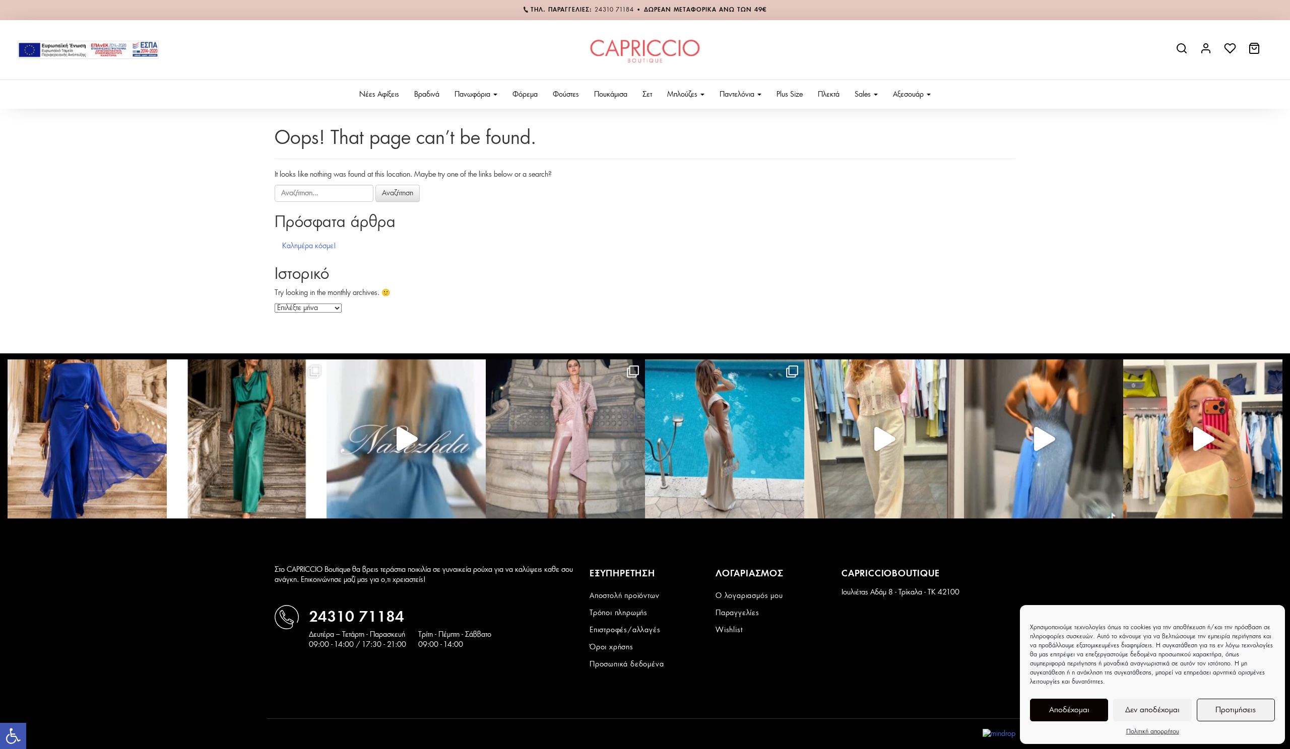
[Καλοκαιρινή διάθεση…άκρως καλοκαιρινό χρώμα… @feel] (1202, 438)
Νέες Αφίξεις (379, 94)
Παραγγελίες (737, 613)
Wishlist (729, 630)
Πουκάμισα (610, 94)
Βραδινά (426, 94)
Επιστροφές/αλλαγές (625, 630)
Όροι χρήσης (611, 647)
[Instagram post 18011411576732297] (406, 438)
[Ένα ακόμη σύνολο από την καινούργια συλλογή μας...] (87, 438)
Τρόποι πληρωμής (619, 613)
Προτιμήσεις (1235, 710)
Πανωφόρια (473, 94)
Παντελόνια (738, 94)
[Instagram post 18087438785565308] (1043, 438)
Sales (864, 94)
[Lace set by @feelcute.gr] (883, 438)
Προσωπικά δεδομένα (627, 664)
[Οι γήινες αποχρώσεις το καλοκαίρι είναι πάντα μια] (724, 438)
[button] (13, 736)
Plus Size (790, 94)
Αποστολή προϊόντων (624, 596)
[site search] (1183, 52)
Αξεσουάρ (909, 94)
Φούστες (566, 94)
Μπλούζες (683, 94)
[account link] (1207, 52)
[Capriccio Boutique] (644, 49)
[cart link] (1255, 52)
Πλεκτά (829, 94)
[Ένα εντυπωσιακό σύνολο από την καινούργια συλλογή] (246, 438)
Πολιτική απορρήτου (1152, 731)
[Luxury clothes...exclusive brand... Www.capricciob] (565, 438)
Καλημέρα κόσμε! (309, 246)
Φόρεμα (525, 94)
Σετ (647, 94)
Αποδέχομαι (1069, 710)
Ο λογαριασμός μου (749, 596)
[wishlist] (1231, 52)
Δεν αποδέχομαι (1152, 710)
